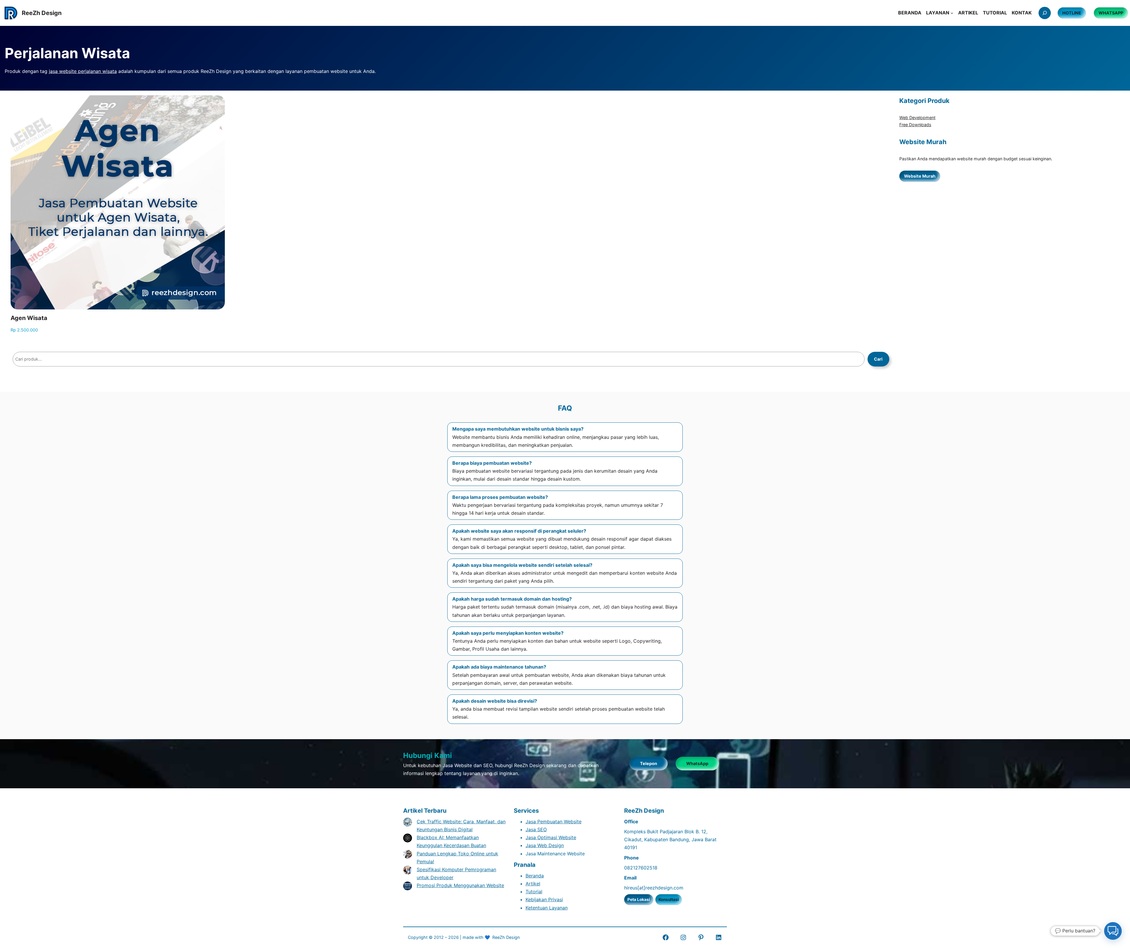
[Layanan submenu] (951, 12)
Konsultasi (669, 899)
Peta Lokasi (638, 899)
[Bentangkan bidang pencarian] (1044, 13)
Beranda (535, 876)
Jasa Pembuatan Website (553, 821)
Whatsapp (1111, 12)
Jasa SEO (536, 829)
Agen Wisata (29, 317)
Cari (878, 358)
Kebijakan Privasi (544, 899)
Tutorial (534, 891)
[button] (1113, 931)
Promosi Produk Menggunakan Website (460, 885)
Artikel (533, 884)
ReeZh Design (506, 937)
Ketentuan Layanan (547, 908)
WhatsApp (697, 763)
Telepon (648, 763)
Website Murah (919, 176)
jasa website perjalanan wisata (83, 71)
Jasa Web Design (545, 845)
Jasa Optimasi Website (551, 837)
